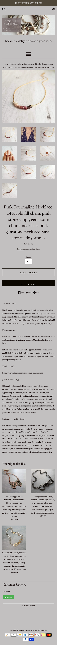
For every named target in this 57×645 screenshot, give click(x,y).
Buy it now (28, 284)
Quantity (28, 257)
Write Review (8, 597)
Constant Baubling (28, 630)
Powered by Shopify (41, 630)
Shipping (20, 249)
